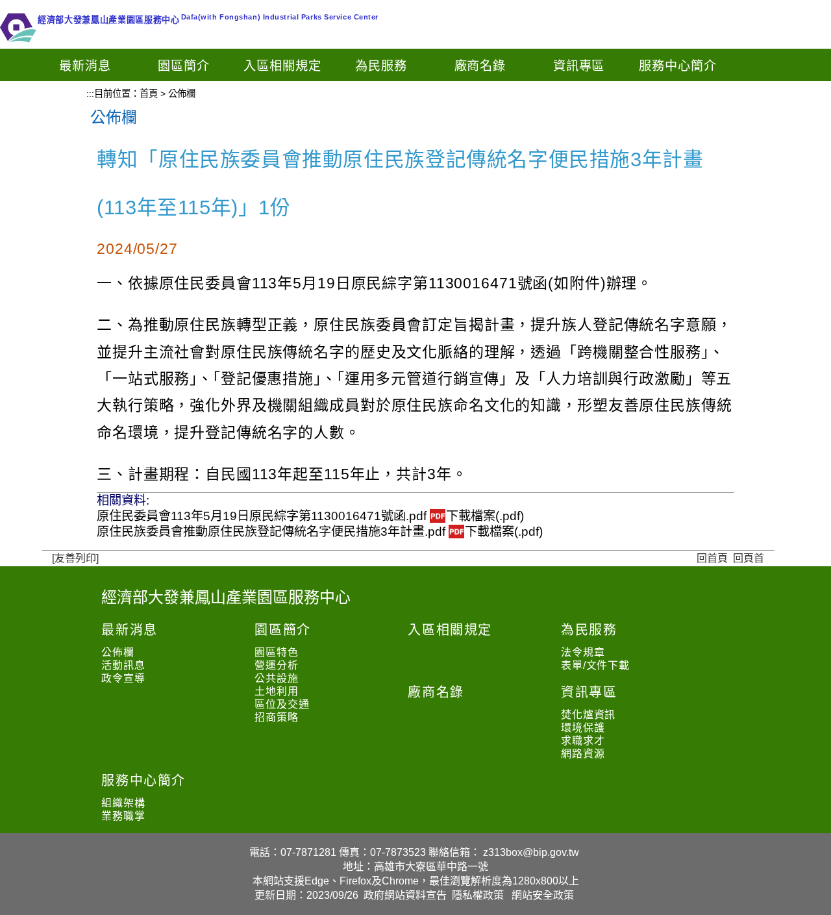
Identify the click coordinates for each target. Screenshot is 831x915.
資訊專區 (579, 66)
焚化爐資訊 (588, 714)
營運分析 (276, 665)
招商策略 (276, 717)
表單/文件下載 (595, 665)
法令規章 (582, 652)
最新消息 (85, 66)
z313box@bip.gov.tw (531, 852)
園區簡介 (184, 66)
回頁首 (748, 558)
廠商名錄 (480, 66)
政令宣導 (123, 678)
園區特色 (276, 652)
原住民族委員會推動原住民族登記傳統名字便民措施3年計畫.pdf (320, 531)
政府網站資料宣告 (405, 895)
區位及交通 (281, 704)
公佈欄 (117, 652)
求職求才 (582, 740)
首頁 (149, 93)
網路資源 (582, 753)
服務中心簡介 (678, 66)
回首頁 (712, 558)
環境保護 (582, 727)
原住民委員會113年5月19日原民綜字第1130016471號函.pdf (310, 516)
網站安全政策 (543, 895)
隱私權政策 (478, 895)
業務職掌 (123, 815)
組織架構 (123, 802)
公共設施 (276, 678)
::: (90, 93)
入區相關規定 (282, 66)
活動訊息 (123, 665)
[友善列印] (75, 558)
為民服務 (381, 66)
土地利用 (276, 691)
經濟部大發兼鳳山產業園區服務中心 (226, 597)
